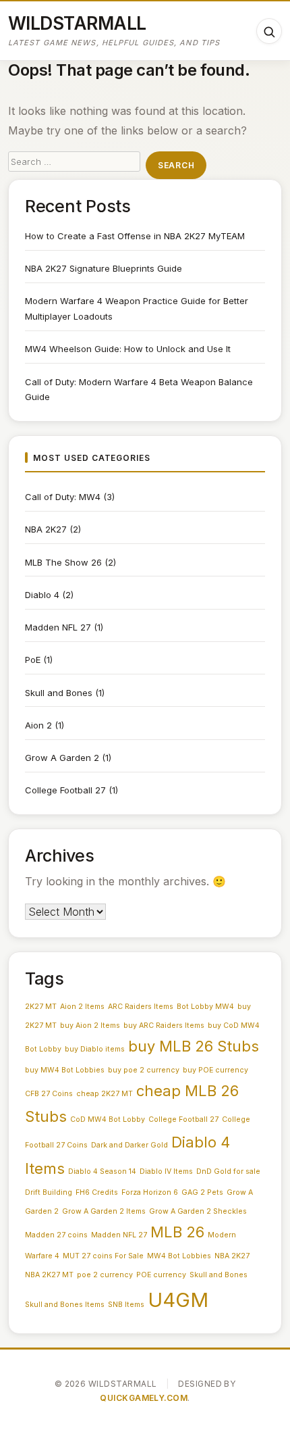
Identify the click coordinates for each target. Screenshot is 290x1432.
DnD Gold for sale (228, 1171)
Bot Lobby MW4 (205, 1006)
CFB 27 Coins (49, 1093)
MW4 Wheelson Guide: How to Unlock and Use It (128, 348)
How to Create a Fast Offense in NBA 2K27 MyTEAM (135, 235)
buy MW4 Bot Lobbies (65, 1070)
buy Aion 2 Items (90, 1025)
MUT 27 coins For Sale (103, 1256)
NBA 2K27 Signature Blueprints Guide (103, 268)
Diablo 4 (42, 594)
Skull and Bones (58, 692)
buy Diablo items (95, 1049)
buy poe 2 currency (143, 1070)
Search (176, 165)
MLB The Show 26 (63, 562)
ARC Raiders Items (140, 1006)
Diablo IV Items (166, 1171)
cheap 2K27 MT (104, 1093)
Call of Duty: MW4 (62, 496)
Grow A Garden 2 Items (104, 1211)
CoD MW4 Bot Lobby (107, 1119)
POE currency (161, 1274)
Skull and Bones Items (65, 1304)
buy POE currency (215, 1070)
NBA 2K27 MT (49, 1274)
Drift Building (48, 1192)
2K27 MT (41, 1006)
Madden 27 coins (56, 1235)
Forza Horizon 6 (149, 1192)
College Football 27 (65, 790)
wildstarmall (77, 23)
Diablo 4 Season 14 (102, 1171)
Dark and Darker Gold (129, 1145)
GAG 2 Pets (202, 1192)
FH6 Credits (97, 1192)
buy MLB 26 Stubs (193, 1046)
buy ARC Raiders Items (163, 1025)
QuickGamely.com (143, 1398)
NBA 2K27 (46, 529)
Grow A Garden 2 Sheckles (198, 1211)
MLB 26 (177, 1232)
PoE (32, 659)
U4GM (178, 1300)
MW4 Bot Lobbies (179, 1256)
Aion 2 (38, 725)
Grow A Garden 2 (62, 757)
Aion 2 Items (82, 1006)
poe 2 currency (105, 1274)
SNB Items (126, 1304)
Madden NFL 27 (58, 627)
